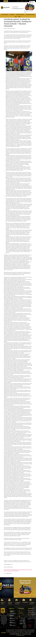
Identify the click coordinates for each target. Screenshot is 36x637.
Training (22, 1)
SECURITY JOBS (22, 620)
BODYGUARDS (12, 620)
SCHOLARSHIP (22, 621)
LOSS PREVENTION (12, 618)
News (19, 16)
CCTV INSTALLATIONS (12, 625)
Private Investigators (30, 14)
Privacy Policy (30, 621)
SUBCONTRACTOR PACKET (22, 623)
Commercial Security (20, 14)
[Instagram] (5, 1)
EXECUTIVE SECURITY (12, 616)
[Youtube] (7, 1)
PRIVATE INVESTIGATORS (12, 622)
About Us (26, 1)
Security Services (5, 14)
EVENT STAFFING (13, 613)
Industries (12, 14)
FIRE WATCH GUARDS (12, 611)
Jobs (15, 16)
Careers (18, 1)
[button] (5, 14)
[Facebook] (4, 1)
